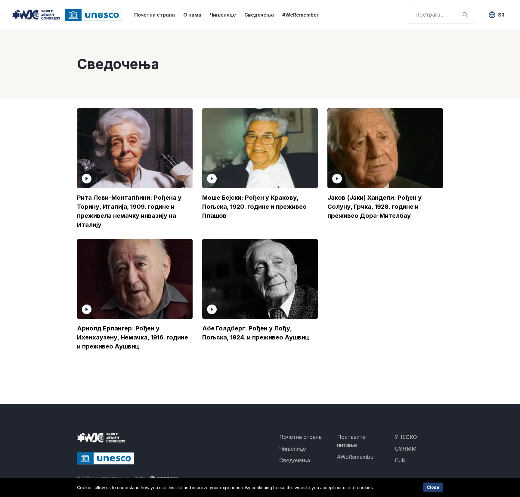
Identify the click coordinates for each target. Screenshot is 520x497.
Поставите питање (351, 441)
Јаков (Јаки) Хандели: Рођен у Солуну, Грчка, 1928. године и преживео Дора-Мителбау (374, 206)
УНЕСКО (406, 437)
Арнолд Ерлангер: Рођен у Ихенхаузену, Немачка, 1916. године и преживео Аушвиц (132, 337)
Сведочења (259, 15)
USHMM (406, 448)
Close (433, 487)
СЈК (400, 460)
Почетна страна (154, 15)
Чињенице (223, 15)
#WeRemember (300, 15)
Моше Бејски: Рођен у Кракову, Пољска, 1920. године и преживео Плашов (254, 206)
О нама (192, 15)
